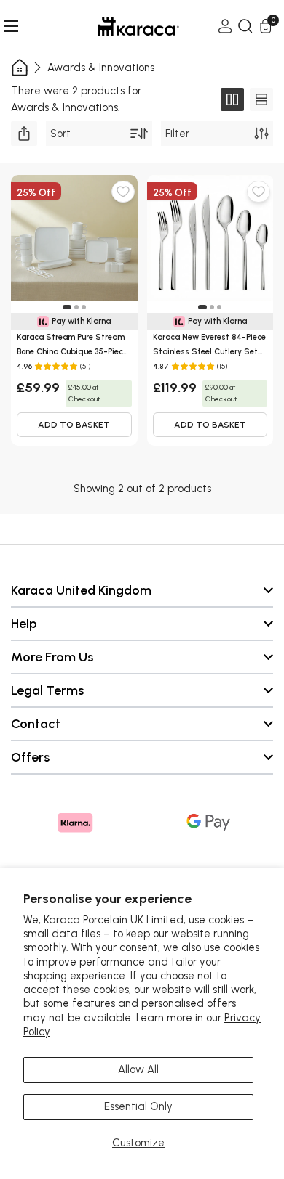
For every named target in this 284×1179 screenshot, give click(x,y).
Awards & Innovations (100, 67)
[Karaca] (118, 26)
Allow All (138, 1069)
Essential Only (138, 1106)
